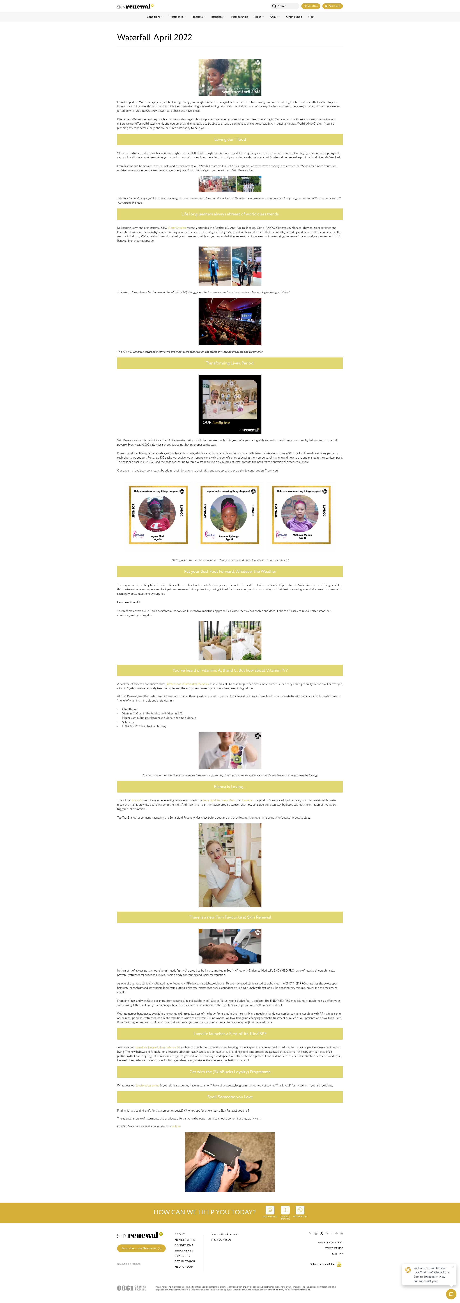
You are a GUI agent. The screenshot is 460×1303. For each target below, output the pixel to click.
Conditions (153, 17)
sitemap (337, 1254)
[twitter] (321, 1233)
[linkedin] (342, 1233)
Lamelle (247, 800)
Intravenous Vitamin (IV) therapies (187, 684)
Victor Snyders (177, 228)
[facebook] (332, 1233)
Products (197, 17)
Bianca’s (137, 800)
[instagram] (316, 1233)
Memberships (239, 17)
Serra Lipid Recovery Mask (219, 800)
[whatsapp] (327, 1233)
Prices (257, 17)
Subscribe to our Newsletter (139, 1248)
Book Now (313, 6)
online (176, 1126)
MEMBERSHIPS (185, 1240)
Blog (311, 17)
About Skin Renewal (224, 1234)
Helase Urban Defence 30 (164, 1047)
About (274, 17)
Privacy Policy (283, 1289)
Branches (217, 17)
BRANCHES (182, 1256)
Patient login (334, 6)
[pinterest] (310, 1233)
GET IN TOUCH (185, 1261)
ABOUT (180, 1234)
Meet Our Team (221, 1240)
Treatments (176, 17)
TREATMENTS (184, 1250)
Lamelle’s (141, 1047)
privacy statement (330, 1242)
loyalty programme (147, 1086)
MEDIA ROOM (184, 1267)
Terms (270, 1289)
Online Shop (294, 17)
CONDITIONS (184, 1245)
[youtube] (336, 1233)
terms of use (334, 1248)
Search (282, 6)
